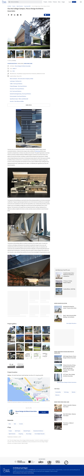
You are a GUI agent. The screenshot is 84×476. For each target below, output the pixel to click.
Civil (11, 91)
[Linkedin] (15, 15)
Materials (73, 392)
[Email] (18, 15)
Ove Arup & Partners (17, 83)
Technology (66, 392)
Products (55, 2)
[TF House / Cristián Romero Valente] (59, 283)
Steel (15, 424)
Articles (50, 2)
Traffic (11, 83)
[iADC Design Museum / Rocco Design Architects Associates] (58, 359)
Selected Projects (26, 431)
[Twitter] (12, 15)
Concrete (21, 424)
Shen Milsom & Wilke (19, 101)
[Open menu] (81, 2)
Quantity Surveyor (14, 99)
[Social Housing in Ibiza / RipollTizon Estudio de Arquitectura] (59, 275)
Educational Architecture (38, 431)
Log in (70, 2)
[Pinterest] (21, 15)
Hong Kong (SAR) (28, 63)
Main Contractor (13, 78)
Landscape (12, 81)
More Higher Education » (71, 323)
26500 (14, 68)
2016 (13, 71)
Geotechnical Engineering (15, 94)
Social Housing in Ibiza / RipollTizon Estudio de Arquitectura (68, 274)
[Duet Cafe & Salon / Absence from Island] (58, 417)
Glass (10, 424)
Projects (45, 2)
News (59, 2)
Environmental (13, 96)
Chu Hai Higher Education (40, 434)
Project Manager (13, 86)
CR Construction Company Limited (25, 78)
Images (63, 2)
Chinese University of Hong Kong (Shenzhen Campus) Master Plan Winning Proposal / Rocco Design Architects (69, 368)
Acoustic (12, 101)
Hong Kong (37, 151)
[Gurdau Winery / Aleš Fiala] (59, 291)
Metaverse (57, 395)
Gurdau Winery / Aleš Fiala (69, 289)
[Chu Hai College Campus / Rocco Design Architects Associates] (11, 330)
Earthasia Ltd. (18, 81)
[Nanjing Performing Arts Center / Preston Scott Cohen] (58, 309)
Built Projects (17, 431)
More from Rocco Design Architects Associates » (67, 382)
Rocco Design (28, 434)
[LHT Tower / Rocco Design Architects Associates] (58, 377)
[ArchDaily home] (4, 2)
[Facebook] (8, 15)
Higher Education (12, 63)
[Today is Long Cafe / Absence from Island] (58, 408)
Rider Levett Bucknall (23, 99)
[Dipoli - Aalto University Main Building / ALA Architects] (58, 318)
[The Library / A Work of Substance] (58, 426)
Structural (12, 88)
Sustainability (58, 392)
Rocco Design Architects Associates (23, 66)
